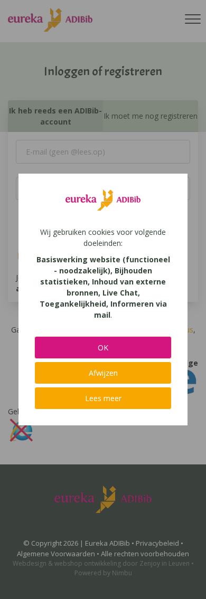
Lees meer (103, 398)
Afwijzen (103, 373)
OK (103, 348)
